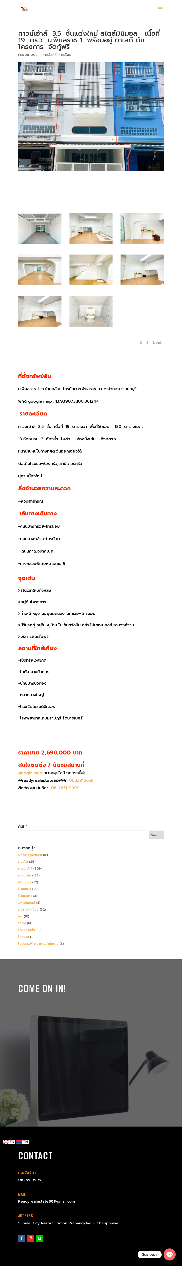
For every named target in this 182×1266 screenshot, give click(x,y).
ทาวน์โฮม (64, 55)
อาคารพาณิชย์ (28, 909)
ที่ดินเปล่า (24, 882)
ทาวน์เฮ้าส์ (49, 55)
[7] (142, 285)
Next (157, 342)
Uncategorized (30, 854)
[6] (91, 285)
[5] (39, 285)
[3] (91, 243)
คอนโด (23, 861)
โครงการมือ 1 (27, 930)
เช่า (20, 916)
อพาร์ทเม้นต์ (26, 902)
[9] (91, 326)
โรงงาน (23, 937)
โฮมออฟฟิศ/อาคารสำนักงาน (38, 943)
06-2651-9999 (64, 788)
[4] (142, 243)
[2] (39, 243)
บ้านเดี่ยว (24, 889)
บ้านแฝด (24, 896)
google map (30, 773)
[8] (39, 326)
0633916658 (81, 780)
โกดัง (22, 923)
